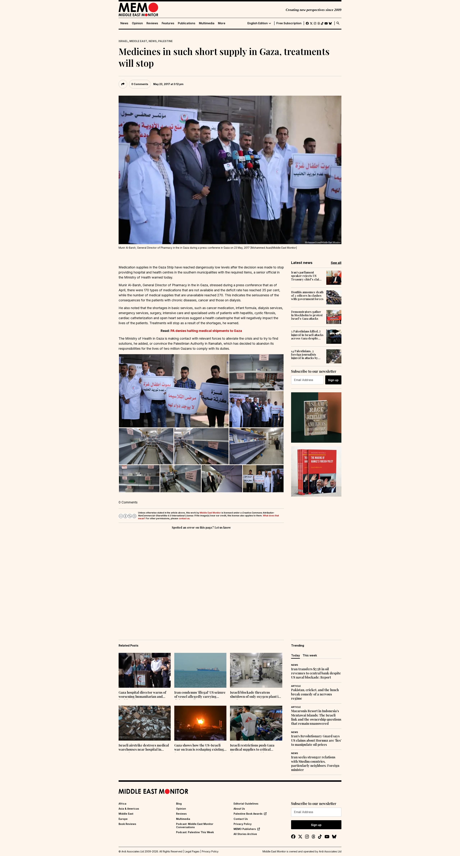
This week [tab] (310, 655)
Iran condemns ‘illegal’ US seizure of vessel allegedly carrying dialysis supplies (200, 694)
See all (336, 263)
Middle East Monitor (210, 512)
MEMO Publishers (245, 828)
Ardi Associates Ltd (330, 851)
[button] (174, 391)
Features (168, 23)
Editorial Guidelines (246, 803)
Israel (123, 41)
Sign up (333, 380)
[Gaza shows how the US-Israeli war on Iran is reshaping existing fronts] (200, 723)
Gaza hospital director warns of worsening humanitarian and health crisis (142, 694)
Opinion (137, 23)
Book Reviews (127, 823)
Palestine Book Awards (248, 813)
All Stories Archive (245, 834)
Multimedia (206, 23)
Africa (122, 803)
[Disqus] (201, 579)
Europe (123, 818)
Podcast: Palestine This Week (195, 832)
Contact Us (241, 818)
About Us (239, 808)
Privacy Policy (243, 823)
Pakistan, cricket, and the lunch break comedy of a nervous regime (315, 694)
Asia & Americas (129, 808)
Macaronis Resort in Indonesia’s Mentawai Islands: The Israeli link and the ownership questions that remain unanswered (316, 717)
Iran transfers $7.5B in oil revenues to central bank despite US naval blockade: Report (316, 673)
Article (296, 686)
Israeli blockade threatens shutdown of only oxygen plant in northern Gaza (255, 694)
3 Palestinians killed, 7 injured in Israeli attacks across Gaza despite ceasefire (307, 335)
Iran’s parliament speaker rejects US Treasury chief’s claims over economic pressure (307, 276)
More (221, 23)
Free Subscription (289, 23)
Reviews (152, 23)
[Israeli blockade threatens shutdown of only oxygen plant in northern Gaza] (256, 670)
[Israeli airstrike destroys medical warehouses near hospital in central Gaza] (145, 723)
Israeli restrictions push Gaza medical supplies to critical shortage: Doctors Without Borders (252, 747)
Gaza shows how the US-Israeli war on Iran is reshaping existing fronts (199, 747)
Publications (186, 23)
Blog (179, 803)
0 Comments (139, 84)
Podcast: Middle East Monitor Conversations (194, 825)
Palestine (165, 41)
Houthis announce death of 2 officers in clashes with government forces (307, 295)
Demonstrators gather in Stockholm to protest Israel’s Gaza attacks (307, 315)
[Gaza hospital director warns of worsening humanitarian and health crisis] (145, 670)
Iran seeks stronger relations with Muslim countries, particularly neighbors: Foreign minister (315, 763)
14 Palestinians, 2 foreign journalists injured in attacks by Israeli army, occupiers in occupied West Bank (307, 354)
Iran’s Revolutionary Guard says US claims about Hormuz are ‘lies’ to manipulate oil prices (316, 740)
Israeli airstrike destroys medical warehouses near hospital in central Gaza (144, 747)
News (124, 23)
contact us (184, 518)
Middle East (138, 41)
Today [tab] (295, 655)
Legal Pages (192, 851)
